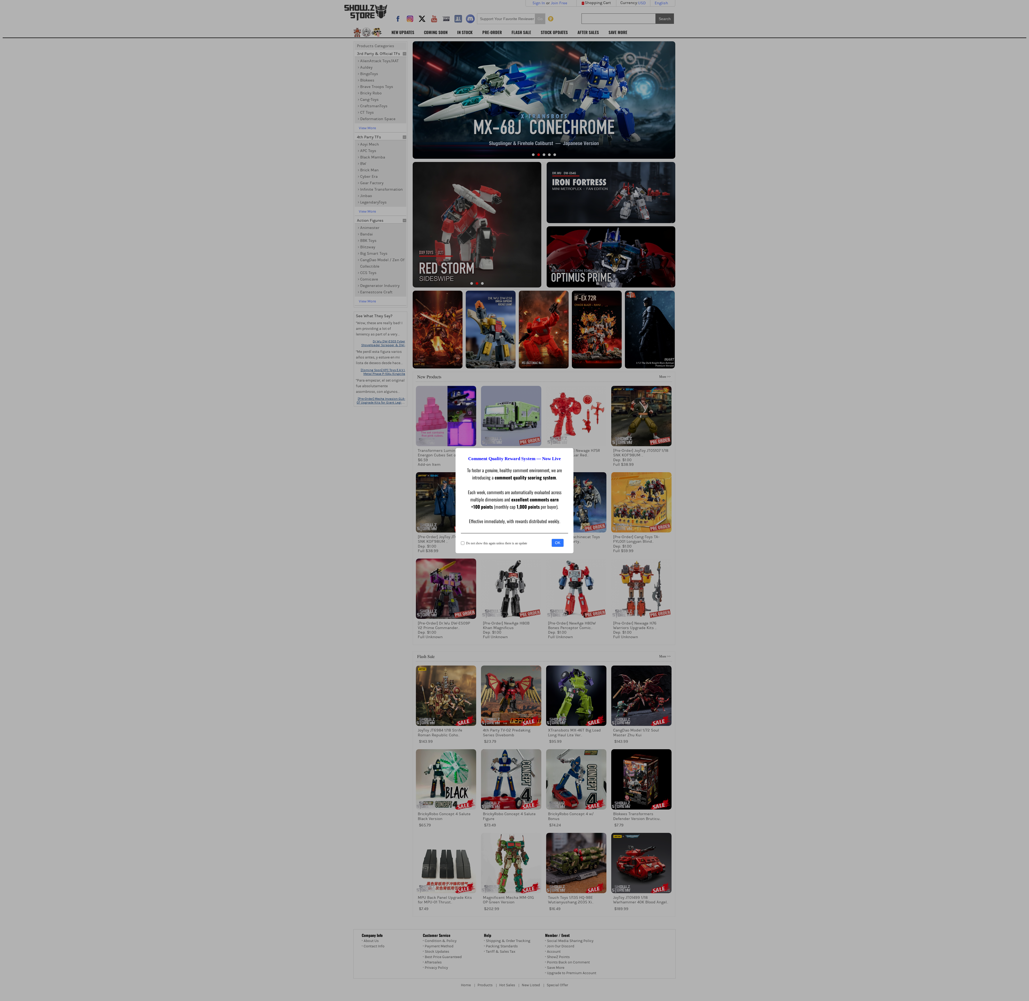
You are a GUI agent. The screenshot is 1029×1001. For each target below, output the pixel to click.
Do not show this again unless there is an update (496, 543)
